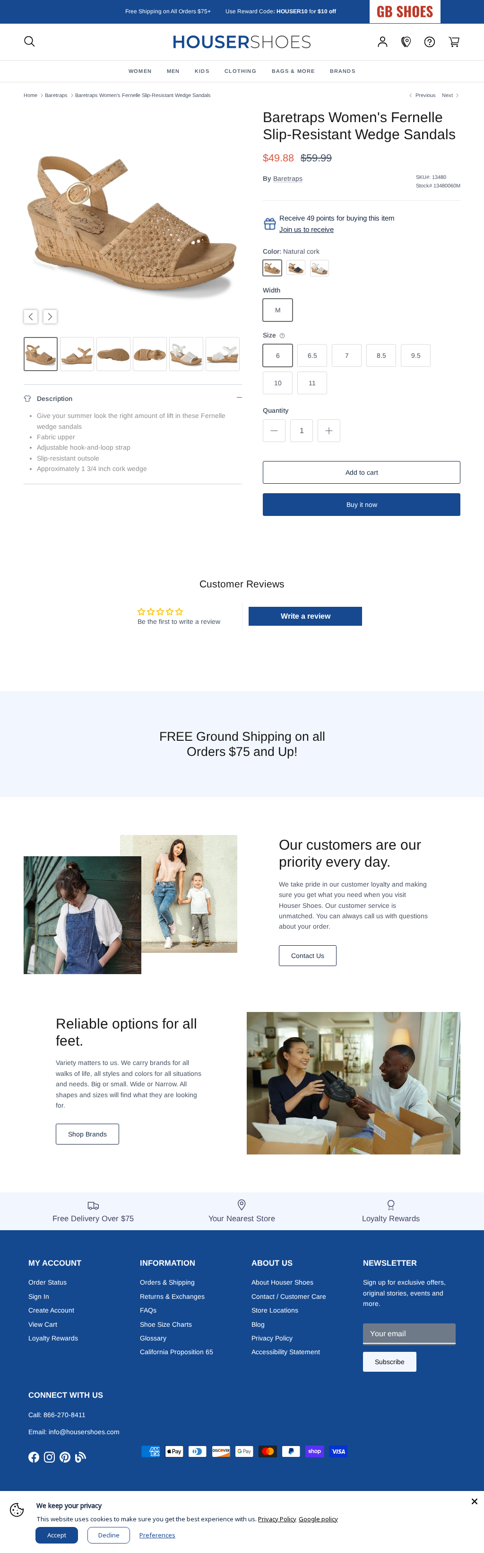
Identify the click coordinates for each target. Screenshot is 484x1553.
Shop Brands (87, 1134)
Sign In (38, 1296)
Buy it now (361, 504)
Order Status (47, 1282)
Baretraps (56, 95)
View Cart (42, 1324)
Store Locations (274, 1310)
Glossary (153, 1338)
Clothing (241, 71)
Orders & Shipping (167, 1282)
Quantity (276, 410)
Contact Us (307, 955)
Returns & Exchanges (172, 1296)
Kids (202, 71)
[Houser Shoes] (242, 41)
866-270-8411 (64, 1415)
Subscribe (390, 1362)
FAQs (148, 1310)
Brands (342, 71)
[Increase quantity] (329, 430)
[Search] (29, 41)
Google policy (318, 1519)
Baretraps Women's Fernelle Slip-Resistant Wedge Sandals (143, 95)
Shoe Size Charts (166, 1324)
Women (140, 71)
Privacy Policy (272, 1338)
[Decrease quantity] (274, 430)
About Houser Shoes (282, 1282)
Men (173, 71)
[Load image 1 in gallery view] (133, 218)
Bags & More (293, 71)
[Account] (382, 42)
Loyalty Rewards (53, 1338)
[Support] (430, 42)
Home (30, 95)
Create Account (51, 1310)
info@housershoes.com (84, 1432)
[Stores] (406, 42)
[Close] (474, 1500)
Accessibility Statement (285, 1352)
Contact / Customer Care (288, 1296)
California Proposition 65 (176, 1352)
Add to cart (362, 472)
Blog (258, 1324)
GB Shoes (429, 7)
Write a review (305, 616)
